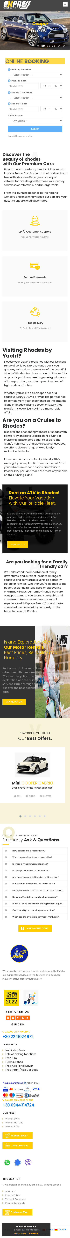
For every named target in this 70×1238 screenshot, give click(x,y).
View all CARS (12, 1118)
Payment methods (15, 1203)
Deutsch (62, 1229)
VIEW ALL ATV (18, 544)
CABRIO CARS (35, 36)
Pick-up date (18, 80)
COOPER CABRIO (32, 783)
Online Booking (19, 1145)
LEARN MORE (20, 1233)
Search (35, 128)
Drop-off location (20, 92)
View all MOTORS (14, 1122)
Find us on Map (19, 1212)
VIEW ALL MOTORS (14, 701)
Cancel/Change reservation (20, 136)
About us (10, 1191)
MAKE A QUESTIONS (37, 928)
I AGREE (33, 1233)
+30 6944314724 (18, 1105)
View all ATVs (12, 1126)
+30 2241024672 (18, 1036)
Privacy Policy (12, 1195)
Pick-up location (20, 69)
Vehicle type (15, 115)
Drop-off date (18, 103)
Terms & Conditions (15, 1199)
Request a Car (19, 1135)
